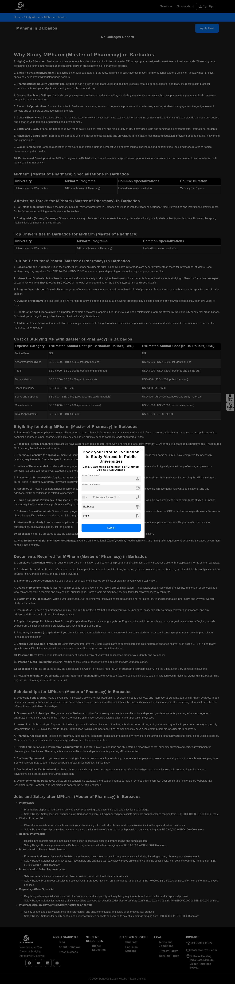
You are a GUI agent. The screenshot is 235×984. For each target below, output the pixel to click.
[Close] (141, 449)
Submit (111, 527)
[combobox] (84, 497)
